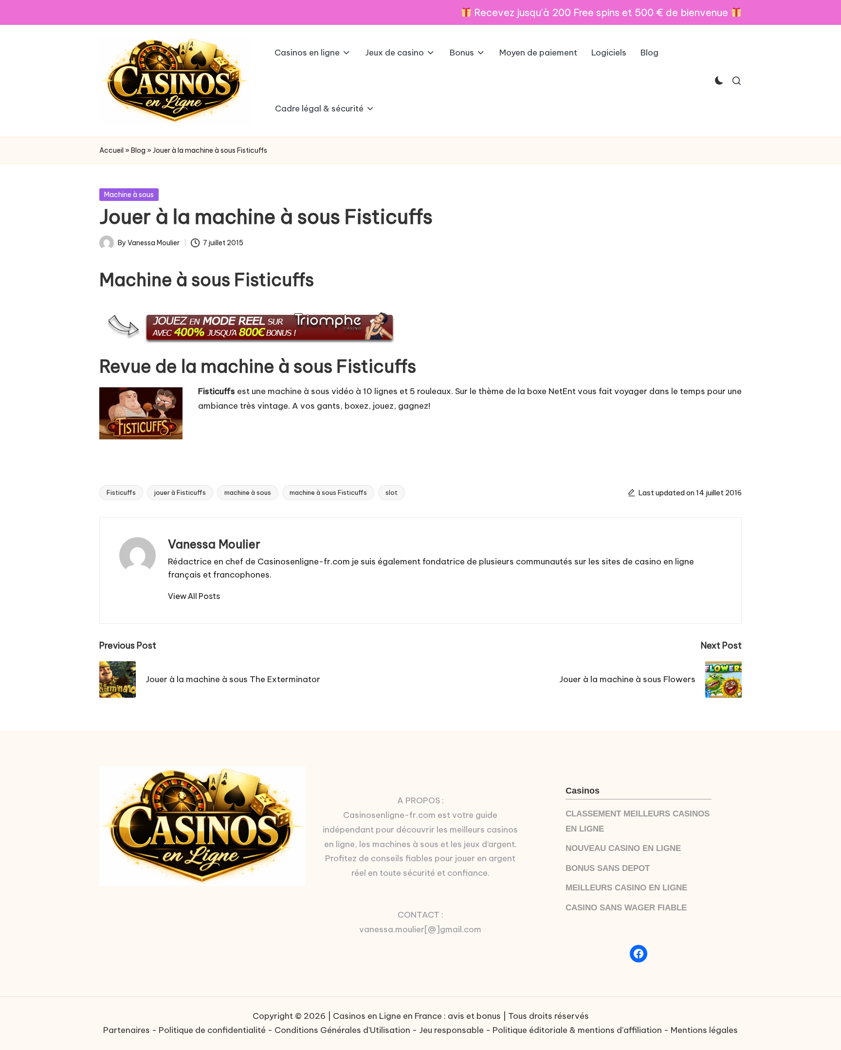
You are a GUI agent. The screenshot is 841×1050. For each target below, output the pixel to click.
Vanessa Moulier (214, 544)
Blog (138, 150)
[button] (194, 596)
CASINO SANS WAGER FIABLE (626, 907)
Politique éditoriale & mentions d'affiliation (577, 1030)
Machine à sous (129, 194)
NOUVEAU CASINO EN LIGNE (623, 848)
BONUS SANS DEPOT (608, 868)
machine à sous (247, 492)
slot (391, 492)
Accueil (111, 150)
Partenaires (126, 1030)
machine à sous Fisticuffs (328, 492)
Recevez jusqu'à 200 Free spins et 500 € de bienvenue (601, 12)
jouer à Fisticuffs (180, 492)
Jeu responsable (451, 1030)
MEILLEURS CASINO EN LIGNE (626, 887)
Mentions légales (704, 1030)
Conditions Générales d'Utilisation (342, 1030)
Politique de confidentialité (212, 1030)
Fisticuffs (121, 492)
